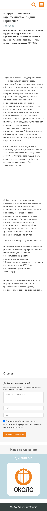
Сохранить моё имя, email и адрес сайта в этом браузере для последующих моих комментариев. (22, 424)
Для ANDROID (23, 458)
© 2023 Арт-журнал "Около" (23, 506)
